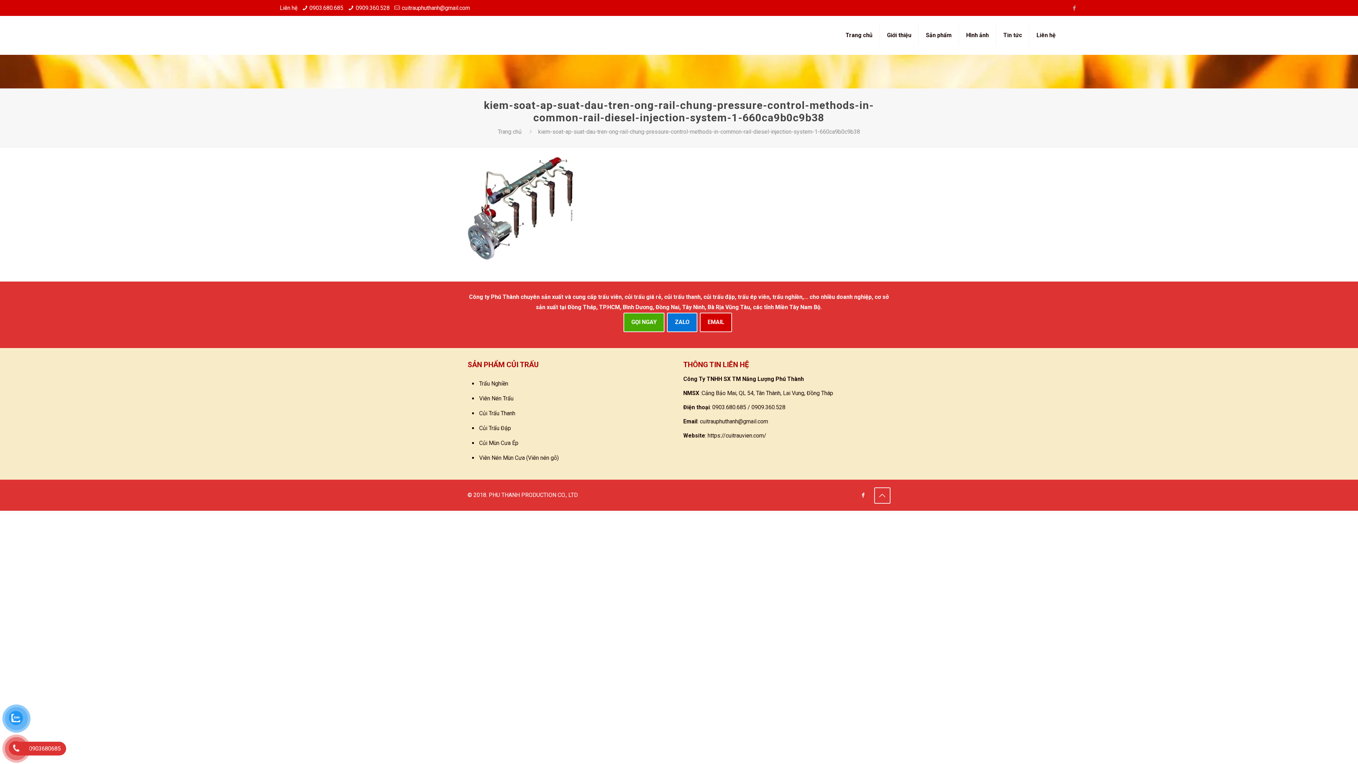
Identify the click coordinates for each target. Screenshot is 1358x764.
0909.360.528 (373, 8)
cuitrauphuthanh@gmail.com (436, 8)
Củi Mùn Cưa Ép (498, 443)
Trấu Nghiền (493, 383)
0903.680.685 (326, 8)
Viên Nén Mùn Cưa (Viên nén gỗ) (519, 458)
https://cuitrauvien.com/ (737, 435)
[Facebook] (1074, 8)
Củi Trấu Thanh (497, 413)
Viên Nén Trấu (496, 398)
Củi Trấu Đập (495, 428)
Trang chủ (510, 131)
